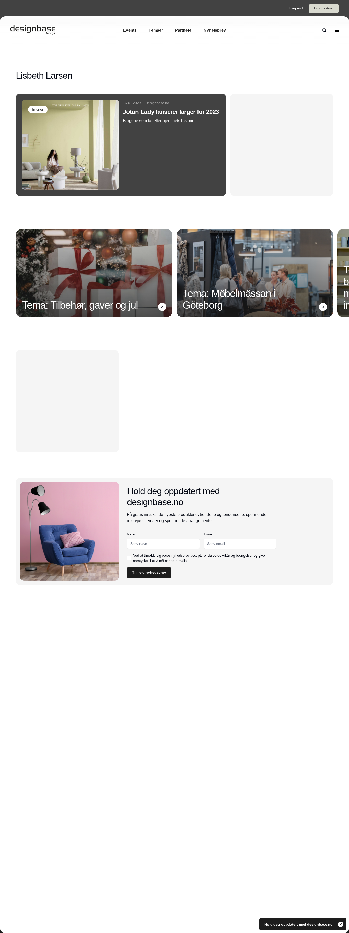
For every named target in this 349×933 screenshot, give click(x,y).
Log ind (296, 8)
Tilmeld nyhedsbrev (149, 572)
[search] (324, 30)
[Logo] (32, 30)
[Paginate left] (20, 273)
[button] (162, 307)
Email (208, 534)
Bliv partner (324, 8)
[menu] (337, 30)
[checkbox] (129, 558)
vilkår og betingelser (237, 555)
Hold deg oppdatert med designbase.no (299, 924)
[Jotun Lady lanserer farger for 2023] (121, 145)
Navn (131, 534)
